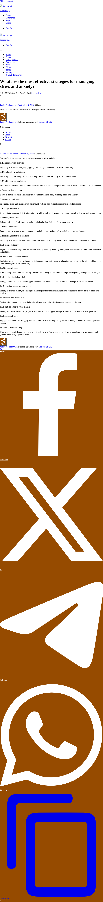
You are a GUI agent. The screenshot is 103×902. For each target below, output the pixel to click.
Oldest (8, 139)
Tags (8, 20)
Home (8, 15)
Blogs (8, 23)
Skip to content (6, 1)
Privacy (9, 72)
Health (34, 93)
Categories (10, 18)
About (8, 57)
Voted (7, 135)
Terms (8, 70)
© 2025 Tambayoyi (14, 75)
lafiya (39, 93)
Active (8, 132)
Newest (8, 137)
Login (2, 349)
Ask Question (12, 59)
